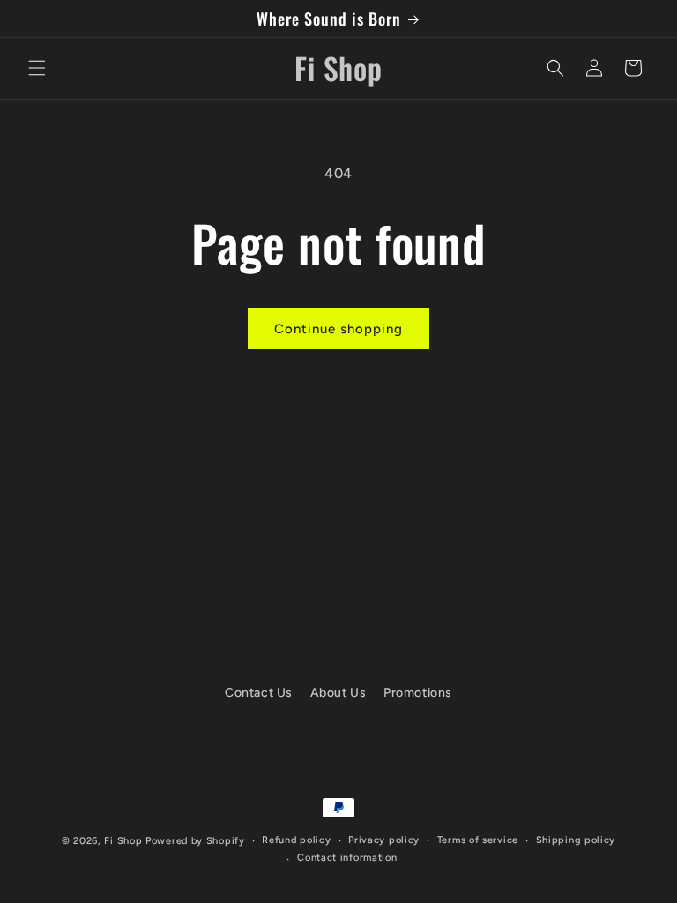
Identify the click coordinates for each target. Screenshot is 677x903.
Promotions (417, 692)
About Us (338, 692)
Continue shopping (338, 329)
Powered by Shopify (195, 841)
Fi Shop (123, 841)
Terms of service (477, 840)
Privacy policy (384, 840)
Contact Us (259, 692)
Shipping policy (576, 840)
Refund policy (296, 840)
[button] (37, 68)
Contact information (347, 857)
